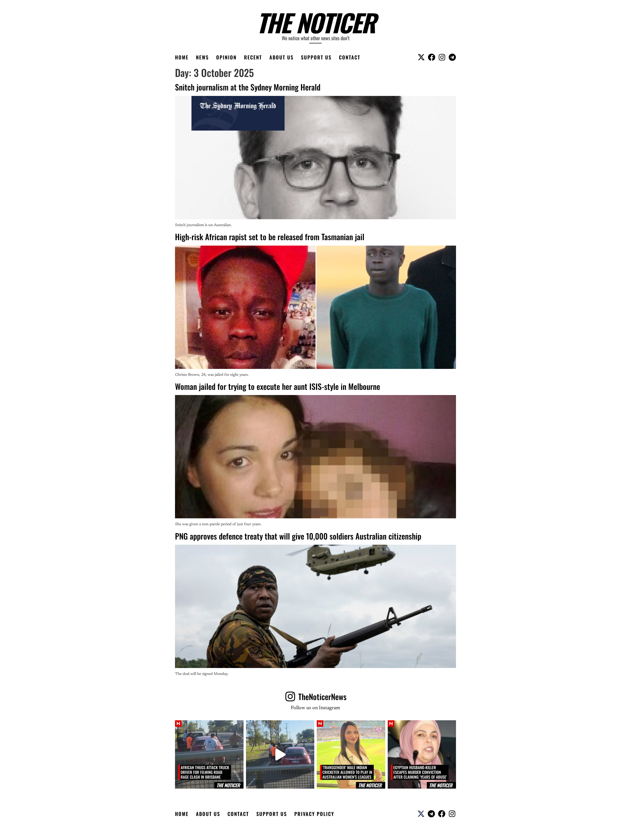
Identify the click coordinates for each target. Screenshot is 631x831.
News (202, 57)
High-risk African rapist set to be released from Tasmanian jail (269, 236)
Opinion (226, 57)
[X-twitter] (421, 57)
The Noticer (315, 22)
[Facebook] (431, 57)
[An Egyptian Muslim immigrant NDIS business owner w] (422, 754)
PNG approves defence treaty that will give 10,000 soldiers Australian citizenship (298, 536)
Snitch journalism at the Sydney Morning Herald (247, 87)
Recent (253, 57)
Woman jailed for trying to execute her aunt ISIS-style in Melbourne (277, 386)
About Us (281, 57)
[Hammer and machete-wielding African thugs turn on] (209, 754)
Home (182, 57)
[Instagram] (442, 57)
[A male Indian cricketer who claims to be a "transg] (351, 754)
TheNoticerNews (322, 696)
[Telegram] (452, 57)
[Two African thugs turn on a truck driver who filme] (280, 754)
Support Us (316, 57)
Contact (349, 57)
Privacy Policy (314, 813)
